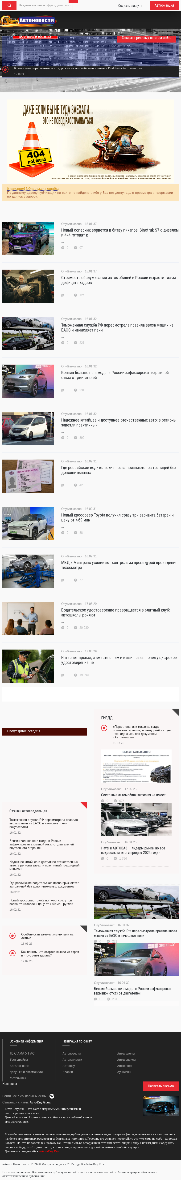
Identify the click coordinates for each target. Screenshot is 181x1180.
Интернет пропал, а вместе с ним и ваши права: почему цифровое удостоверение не (119, 660)
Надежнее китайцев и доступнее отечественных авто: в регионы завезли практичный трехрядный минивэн (44, 865)
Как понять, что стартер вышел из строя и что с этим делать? (50, 953)
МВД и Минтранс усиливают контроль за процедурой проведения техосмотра (119, 565)
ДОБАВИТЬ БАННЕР (35, 36)
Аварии (67, 1072)
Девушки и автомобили (26, 1072)
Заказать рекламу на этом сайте (146, 37)
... (3, 1158)
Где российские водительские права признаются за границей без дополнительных (118, 470)
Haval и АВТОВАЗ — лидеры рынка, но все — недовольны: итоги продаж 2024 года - (135, 850)
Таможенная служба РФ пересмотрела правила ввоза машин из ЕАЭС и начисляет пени (117, 327)
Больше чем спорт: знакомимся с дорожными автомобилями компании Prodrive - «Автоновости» (78, 68)
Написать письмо (161, 1086)
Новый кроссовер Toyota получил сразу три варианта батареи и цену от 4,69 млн (117, 517)
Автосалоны (126, 1053)
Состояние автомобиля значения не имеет (133, 795)
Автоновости (71, 1053)
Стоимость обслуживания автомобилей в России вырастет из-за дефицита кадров (118, 280)
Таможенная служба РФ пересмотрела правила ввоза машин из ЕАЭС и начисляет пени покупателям (43, 823)
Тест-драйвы (19, 1059)
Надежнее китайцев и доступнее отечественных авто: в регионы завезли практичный (119, 422)
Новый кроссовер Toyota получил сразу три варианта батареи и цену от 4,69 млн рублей (41, 902)
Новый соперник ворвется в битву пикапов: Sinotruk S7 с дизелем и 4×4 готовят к (120, 232)
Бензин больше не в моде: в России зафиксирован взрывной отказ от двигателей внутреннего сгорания (41, 844)
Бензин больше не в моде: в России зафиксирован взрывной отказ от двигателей (115, 375)
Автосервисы (126, 1059)
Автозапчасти (72, 1059)
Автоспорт (124, 1066)
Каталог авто (19, 1066)
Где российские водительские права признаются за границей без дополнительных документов (44, 884)
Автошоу (68, 1066)
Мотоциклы (18, 1078)
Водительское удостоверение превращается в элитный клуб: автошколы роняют (115, 612)
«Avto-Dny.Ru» (49, 1151)
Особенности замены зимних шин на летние (47, 936)
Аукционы (124, 1072)
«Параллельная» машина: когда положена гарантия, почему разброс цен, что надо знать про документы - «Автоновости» (142, 732)
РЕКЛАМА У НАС (22, 1053)
